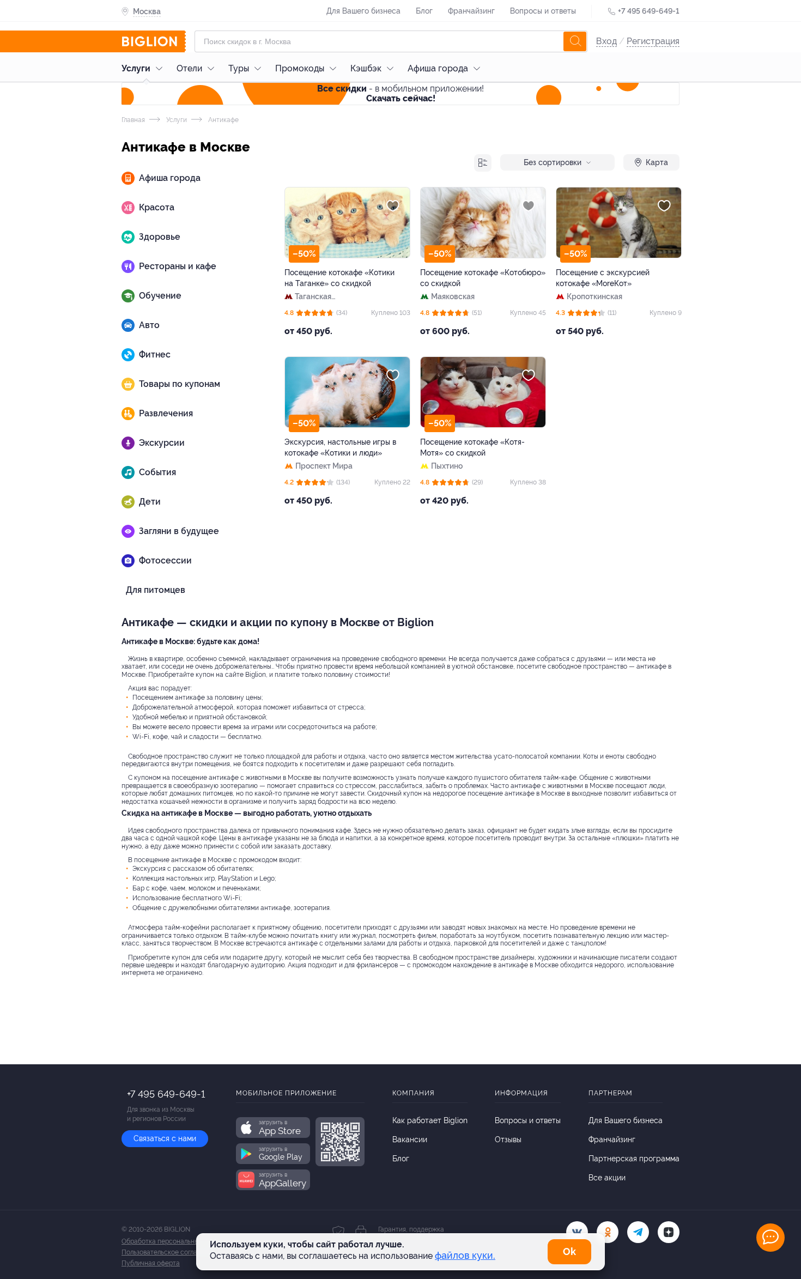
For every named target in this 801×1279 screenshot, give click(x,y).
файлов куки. (465, 1255)
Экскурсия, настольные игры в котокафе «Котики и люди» (340, 447)
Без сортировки (552, 162)
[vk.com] (577, 1232)
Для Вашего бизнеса (363, 11)
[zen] (668, 1232)
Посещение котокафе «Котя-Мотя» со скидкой (472, 447)
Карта (657, 162)
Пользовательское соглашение (169, 1252)
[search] (574, 41)
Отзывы (508, 1139)
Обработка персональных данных (174, 1241)
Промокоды (299, 68)
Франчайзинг (471, 11)
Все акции (607, 1177)
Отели (189, 68)
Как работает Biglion (430, 1120)
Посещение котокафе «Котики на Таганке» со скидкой (339, 278)
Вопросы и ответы (543, 11)
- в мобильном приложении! (400, 93)
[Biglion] (154, 41)
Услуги (136, 68)
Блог (424, 11)
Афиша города (438, 68)
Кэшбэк (365, 68)
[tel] (638, 1232)
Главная (133, 120)
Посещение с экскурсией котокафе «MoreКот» (603, 278)
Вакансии (409, 1139)
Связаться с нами (165, 1138)
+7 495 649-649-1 (648, 11)
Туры (238, 68)
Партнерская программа (633, 1158)
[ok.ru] (607, 1232)
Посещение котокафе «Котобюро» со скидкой (482, 278)
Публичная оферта (151, 1263)
